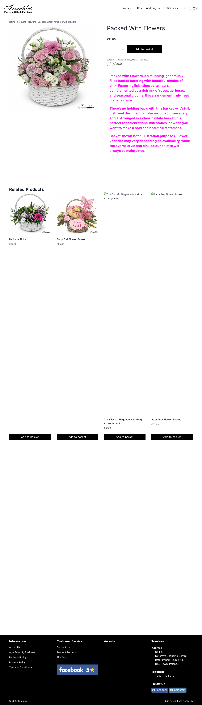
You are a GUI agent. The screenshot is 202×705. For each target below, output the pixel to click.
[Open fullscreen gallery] (92, 108)
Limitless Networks (183, 701)
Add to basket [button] (30, 436)
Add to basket (144, 49)
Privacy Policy (17, 662)
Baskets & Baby (124, 60)
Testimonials (170, 8)
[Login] (189, 8)
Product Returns (66, 652)
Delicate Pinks (17, 239)
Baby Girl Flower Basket (71, 239)
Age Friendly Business (22, 652)
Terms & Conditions (20, 667)
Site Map (62, 657)
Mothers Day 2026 (140, 60)
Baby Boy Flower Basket (166, 419)
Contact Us (63, 647)
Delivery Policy (17, 657)
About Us (14, 647)
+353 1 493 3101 (165, 675)
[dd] (52, 68)
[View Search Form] (183, 8)
